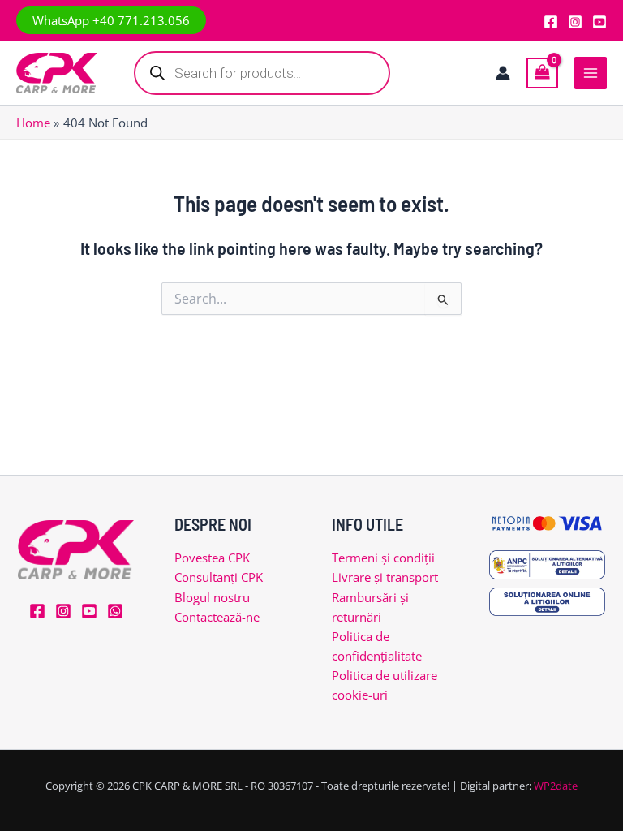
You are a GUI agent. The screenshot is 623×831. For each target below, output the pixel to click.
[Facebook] (551, 22)
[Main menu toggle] (590, 73)
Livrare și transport (385, 577)
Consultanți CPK (218, 577)
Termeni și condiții (383, 557)
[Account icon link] (503, 73)
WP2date (556, 785)
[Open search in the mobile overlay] (262, 73)
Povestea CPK (212, 557)
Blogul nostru (212, 597)
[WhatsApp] (115, 611)
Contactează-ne (217, 617)
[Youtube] (599, 22)
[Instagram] (575, 22)
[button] (111, 20)
